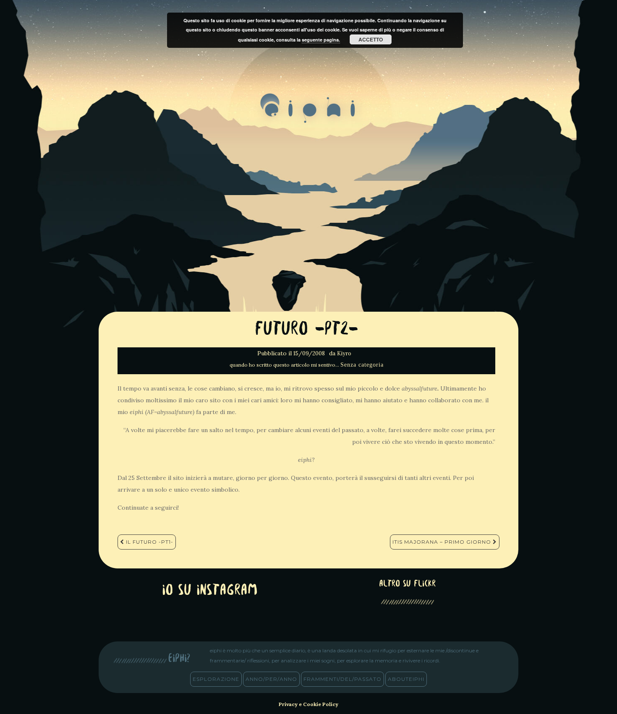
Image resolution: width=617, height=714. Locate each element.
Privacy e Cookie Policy (308, 704)
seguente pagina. (321, 39)
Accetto (370, 39)
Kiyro (344, 353)
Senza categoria (362, 365)
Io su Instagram (210, 590)
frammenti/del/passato (342, 679)
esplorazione (216, 679)
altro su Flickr (407, 584)
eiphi (309, 115)
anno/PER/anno (271, 679)
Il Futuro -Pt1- (148, 542)
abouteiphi (406, 679)
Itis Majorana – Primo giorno (442, 542)
